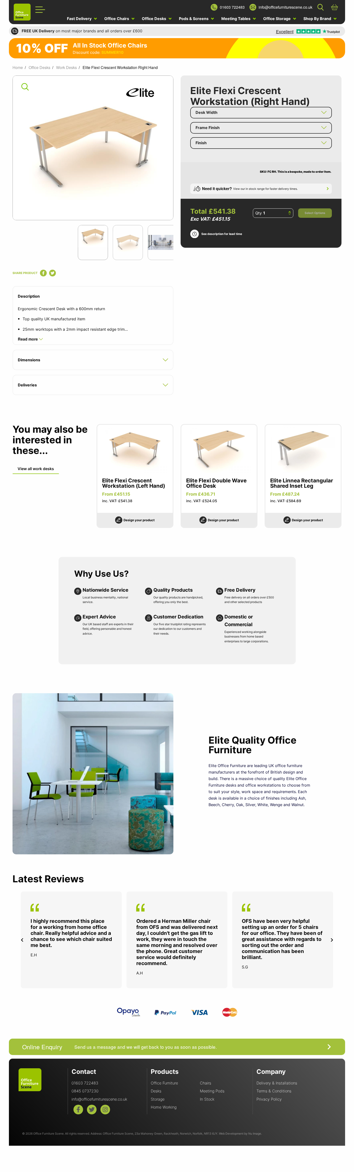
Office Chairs (117, 18)
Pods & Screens (194, 18)
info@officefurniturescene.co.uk (99, 1099)
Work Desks (66, 67)
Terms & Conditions (273, 1091)
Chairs (205, 1083)
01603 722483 (85, 1083)
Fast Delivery (79, 18)
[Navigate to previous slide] (22, 940)
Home (18, 67)
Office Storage (277, 18)
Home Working (164, 1107)
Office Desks (154, 18)
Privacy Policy (269, 1099)
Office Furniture (164, 1083)
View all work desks (36, 468)
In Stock (207, 1099)
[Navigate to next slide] (331, 940)
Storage (157, 1099)
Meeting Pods (212, 1091)
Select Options (315, 213)
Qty (258, 213)
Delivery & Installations (276, 1083)
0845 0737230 (85, 1091)
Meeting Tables (236, 18)
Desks (156, 1091)
